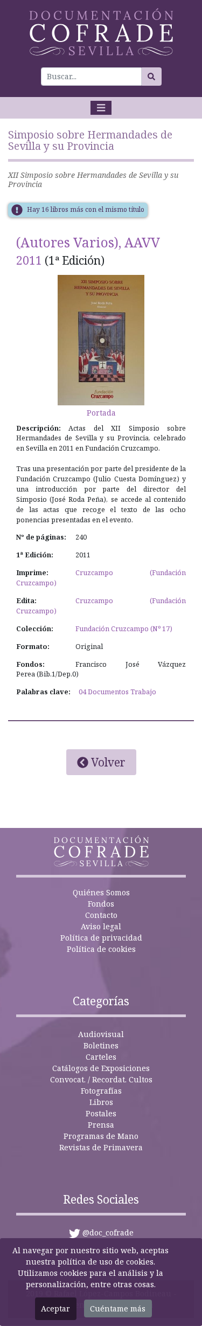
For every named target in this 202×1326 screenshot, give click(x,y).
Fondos (101, 904)
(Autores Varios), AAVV (88, 242)
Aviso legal (101, 926)
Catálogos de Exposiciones (101, 1068)
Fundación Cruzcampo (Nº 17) (123, 628)
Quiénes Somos (101, 892)
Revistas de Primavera (101, 1147)
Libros (101, 1102)
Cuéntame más (117, 1308)
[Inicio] (101, 32)
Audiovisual (101, 1034)
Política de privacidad (101, 938)
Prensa (101, 1125)
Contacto (101, 915)
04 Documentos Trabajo (117, 691)
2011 (29, 260)
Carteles (101, 1057)
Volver (107, 762)
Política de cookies (101, 949)
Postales (101, 1113)
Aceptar (55, 1308)
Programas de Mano (101, 1136)
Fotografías (101, 1091)
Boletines (101, 1045)
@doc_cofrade (108, 1232)
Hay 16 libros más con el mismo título (85, 208)
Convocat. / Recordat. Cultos (101, 1079)
